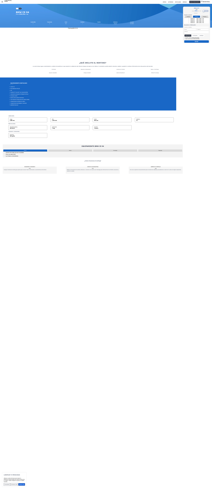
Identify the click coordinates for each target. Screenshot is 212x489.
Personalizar (6, 484)
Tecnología (115, 150)
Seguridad (160, 150)
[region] (14, 479)
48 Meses (196, 16)
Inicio (17, 8)
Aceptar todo (21, 484)
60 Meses (204, 16)
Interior (70, 150)
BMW (20, 8)
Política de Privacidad (195, 37)
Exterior (25, 150)
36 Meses (188, 16)
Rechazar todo (14, 484)
